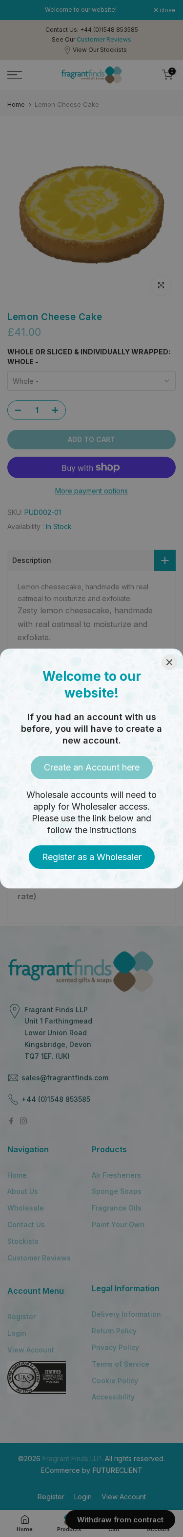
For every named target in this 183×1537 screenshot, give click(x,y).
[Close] (169, 662)
